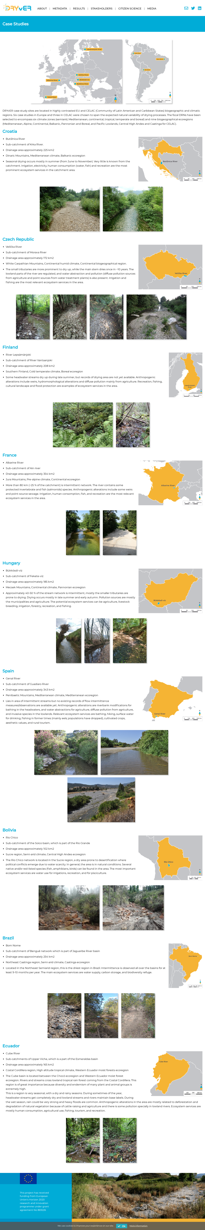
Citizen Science (129, 8)
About (42, 8)
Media (151, 8)
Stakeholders (101, 8)
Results (79, 8)
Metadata (60, 8)
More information (139, 1226)
